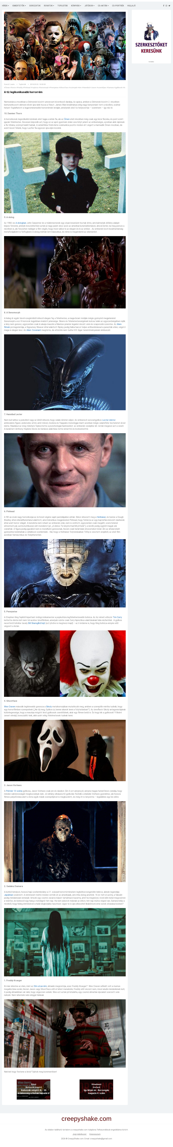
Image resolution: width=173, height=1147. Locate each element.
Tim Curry (117, 617)
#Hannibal (86, 88)
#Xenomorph (44, 88)
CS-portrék (118, 6)
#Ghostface (64, 88)
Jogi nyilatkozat (80, 1134)
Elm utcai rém (40, 986)
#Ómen (7, 88)
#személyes (101, 88)
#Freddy (19, 88)
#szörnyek (73, 88)
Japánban (8, 895)
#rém (79, 88)
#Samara (110, 88)
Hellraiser (101, 517)
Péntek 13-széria (14, 791)
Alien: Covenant (33, 330)
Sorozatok (35, 6)
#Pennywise (54, 88)
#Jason (93, 88)
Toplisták (62, 6)
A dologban (21, 223)
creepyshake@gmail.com (101, 1139)
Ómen (67, 119)
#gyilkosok (118, 88)
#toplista (34, 88)
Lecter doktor (109, 420)
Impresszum (95, 1134)
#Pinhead (26, 88)
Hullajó (131, 6)
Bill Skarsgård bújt (36, 623)
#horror (13, 88)
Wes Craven (9, 706)
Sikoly (49, 706)
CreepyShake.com (76, 1139)
